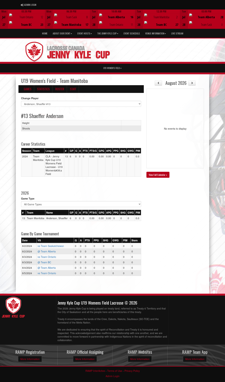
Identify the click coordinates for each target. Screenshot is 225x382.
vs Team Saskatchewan (51, 246)
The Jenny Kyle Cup (107, 33)
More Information (30, 359)
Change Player (29, 98)
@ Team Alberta (47, 251)
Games (27, 89)
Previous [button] (2, 19)
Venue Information (154, 33)
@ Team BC (44, 262)
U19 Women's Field (111, 68)
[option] (22, 19)
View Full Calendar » (158, 175)
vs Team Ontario (47, 257)
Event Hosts (83, 33)
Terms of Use (114, 371)
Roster (59, 89)
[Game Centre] (22, 22)
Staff (73, 89)
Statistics (43, 89)
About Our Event (61, 33)
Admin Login (113, 376)
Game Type (27, 198)
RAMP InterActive (95, 371)
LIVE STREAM (177, 33)
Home (44, 33)
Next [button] (223, 18)
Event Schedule (132, 33)
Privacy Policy (132, 371)
